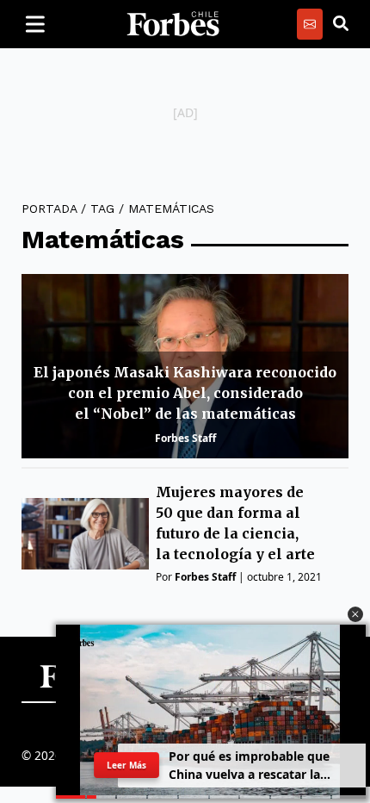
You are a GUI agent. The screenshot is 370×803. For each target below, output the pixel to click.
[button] (355, 614)
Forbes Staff (185, 438)
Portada (49, 208)
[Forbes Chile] (172, 24)
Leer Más (126, 764)
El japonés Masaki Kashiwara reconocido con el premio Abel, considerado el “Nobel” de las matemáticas (185, 393)
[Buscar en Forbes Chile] (340, 24)
